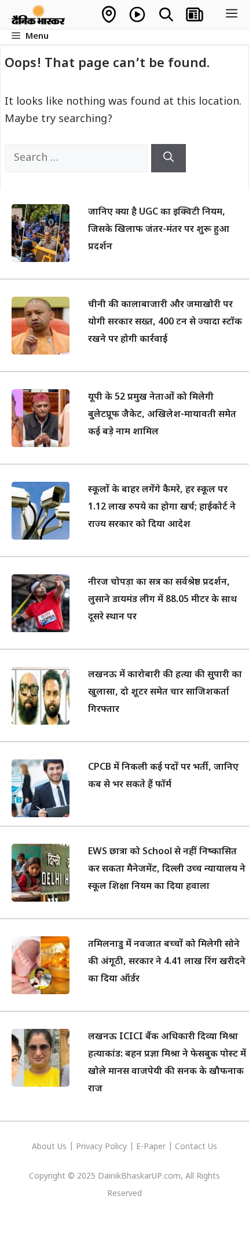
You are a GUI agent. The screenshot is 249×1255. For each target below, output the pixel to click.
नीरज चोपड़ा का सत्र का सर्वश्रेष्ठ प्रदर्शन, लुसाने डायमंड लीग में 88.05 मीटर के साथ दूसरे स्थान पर (162, 600)
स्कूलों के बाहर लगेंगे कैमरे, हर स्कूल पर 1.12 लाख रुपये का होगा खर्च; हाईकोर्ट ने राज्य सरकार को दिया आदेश (162, 507)
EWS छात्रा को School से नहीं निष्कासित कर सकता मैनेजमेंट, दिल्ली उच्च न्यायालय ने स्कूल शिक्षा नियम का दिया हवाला (167, 869)
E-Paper (151, 1147)
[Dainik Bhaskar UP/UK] (39, 14)
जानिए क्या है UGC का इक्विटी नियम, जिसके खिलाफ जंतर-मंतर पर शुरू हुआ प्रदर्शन (158, 229)
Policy (116, 1147)
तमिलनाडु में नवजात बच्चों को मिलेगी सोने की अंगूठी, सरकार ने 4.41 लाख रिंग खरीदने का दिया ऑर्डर (167, 962)
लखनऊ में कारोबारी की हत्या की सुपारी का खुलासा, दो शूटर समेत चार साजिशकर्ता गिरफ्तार (165, 692)
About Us (50, 1147)
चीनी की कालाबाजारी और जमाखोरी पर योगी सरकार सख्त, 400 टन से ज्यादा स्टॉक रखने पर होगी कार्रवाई (165, 322)
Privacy (90, 1147)
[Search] (168, 158)
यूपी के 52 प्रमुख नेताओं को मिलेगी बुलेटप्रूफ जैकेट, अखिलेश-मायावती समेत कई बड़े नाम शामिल (162, 415)
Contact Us (196, 1147)
